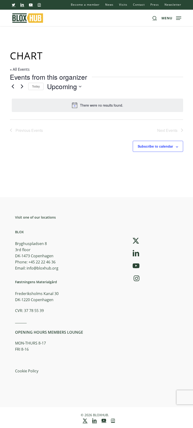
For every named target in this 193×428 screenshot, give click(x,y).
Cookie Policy (26, 371)
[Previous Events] (13, 86)
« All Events (20, 69)
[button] (171, 17)
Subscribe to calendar (155, 146)
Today (36, 86)
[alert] (97, 105)
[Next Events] (22, 86)
